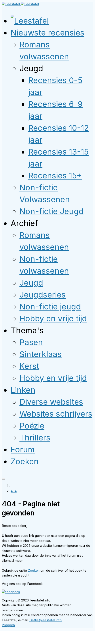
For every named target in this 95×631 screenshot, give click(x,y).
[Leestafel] (20, 4)
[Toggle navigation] (3, 478)
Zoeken (34, 570)
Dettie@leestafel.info (45, 620)
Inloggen (8, 625)
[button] (47, 32)
